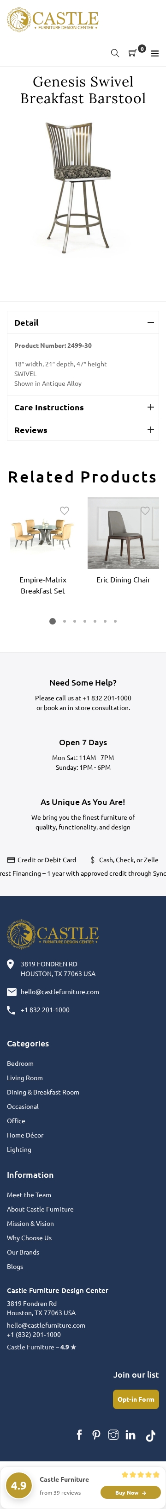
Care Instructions (49, 407)
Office (16, 1120)
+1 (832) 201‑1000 (34, 1334)
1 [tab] (52, 621)
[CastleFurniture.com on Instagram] (113, 1435)
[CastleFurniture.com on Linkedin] (130, 1435)
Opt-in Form (136, 1399)
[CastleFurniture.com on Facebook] (79, 1435)
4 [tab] (84, 621)
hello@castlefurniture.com (60, 991)
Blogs (15, 1266)
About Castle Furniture (40, 1209)
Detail (26, 322)
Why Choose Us (29, 1237)
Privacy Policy (103, 1490)
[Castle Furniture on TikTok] (150, 1435)
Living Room (25, 1077)
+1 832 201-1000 (107, 697)
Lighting (19, 1149)
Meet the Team (29, 1194)
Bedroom (20, 1063)
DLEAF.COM (100, 1480)
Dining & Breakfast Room (43, 1092)
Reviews (30, 429)
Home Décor (25, 1135)
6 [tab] (105, 621)
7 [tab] (115, 621)
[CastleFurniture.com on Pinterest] (96, 1435)
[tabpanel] (42, 547)
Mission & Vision (30, 1223)
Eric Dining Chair (123, 579)
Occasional (23, 1106)
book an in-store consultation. (87, 707)
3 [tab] (74, 621)
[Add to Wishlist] (64, 511)
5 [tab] (95, 621)
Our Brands (23, 1252)
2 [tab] (64, 621)
